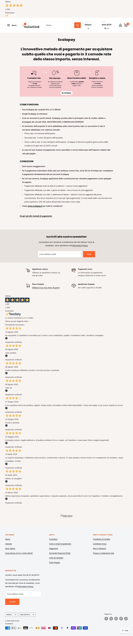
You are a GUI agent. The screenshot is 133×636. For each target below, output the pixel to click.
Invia (89, 254)
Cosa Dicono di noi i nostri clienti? (19, 553)
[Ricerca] (77, 25)
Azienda (8, 544)
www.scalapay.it (35, 206)
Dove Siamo (10, 548)
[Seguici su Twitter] (111, 618)
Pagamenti (53, 548)
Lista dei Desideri (56, 558)
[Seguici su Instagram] (116, 618)
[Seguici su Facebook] (106, 618)
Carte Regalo (54, 562)
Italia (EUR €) (25, 615)
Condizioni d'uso (100, 544)
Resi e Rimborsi (99, 548)
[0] (125, 25)
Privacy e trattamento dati (103, 553)
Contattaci (53, 539)
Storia (7, 539)
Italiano (9, 615)
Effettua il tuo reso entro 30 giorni (46, 288)
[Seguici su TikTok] (126, 618)
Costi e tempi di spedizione (60, 544)
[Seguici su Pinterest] (121, 618)
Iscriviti (12, 602)
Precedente (10, 325)
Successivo (19, 325)
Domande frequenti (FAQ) (59, 553)
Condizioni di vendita (101, 539)
